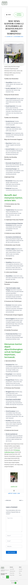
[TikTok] (13, 583)
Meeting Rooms (12, 571)
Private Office (12, 575)
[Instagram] (14, 491)
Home (9, 14)
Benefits (20, 571)
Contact (20, 575)
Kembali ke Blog (19, 14)
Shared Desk (12, 573)
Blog (20, 573)
